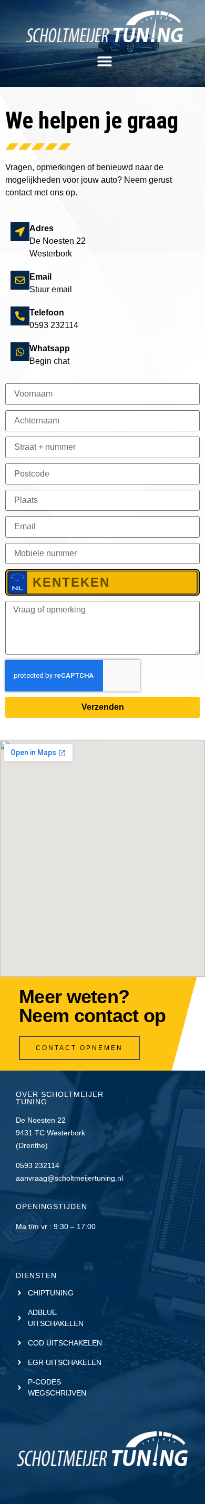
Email (40, 276)
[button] (104, 61)
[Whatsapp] (20, 351)
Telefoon (46, 312)
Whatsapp (49, 348)
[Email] (20, 280)
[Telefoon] (20, 315)
